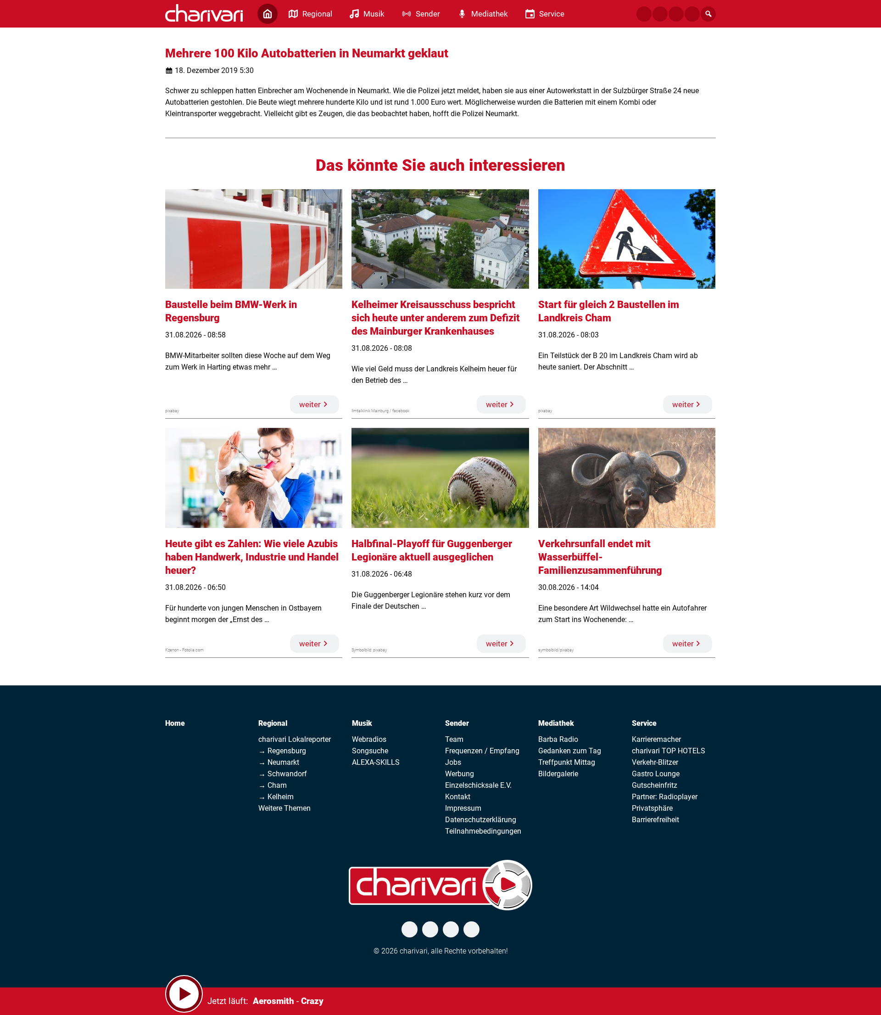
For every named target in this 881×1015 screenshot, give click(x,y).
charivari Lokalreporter (294, 739)
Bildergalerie (558, 773)
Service (644, 723)
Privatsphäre (652, 808)
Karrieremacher (656, 739)
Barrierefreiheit (655, 819)
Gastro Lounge (656, 773)
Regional (272, 723)
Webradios (369, 739)
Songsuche (370, 750)
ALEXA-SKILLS (376, 762)
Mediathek (556, 723)
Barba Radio (558, 739)
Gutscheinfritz (654, 785)
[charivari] (204, 13)
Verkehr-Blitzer (655, 762)
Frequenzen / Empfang (482, 750)
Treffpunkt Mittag (566, 762)
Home (175, 723)
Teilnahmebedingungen (483, 831)
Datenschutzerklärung (480, 819)
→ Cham (272, 785)
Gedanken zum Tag (569, 750)
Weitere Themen (284, 808)
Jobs (453, 762)
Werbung (459, 773)
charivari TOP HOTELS (668, 750)
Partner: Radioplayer (664, 796)
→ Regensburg (282, 750)
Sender (457, 723)
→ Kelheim (276, 796)
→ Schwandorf (282, 773)
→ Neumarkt (278, 762)
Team (454, 739)
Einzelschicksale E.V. (478, 785)
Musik (362, 723)
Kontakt (457, 796)
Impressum (463, 808)
